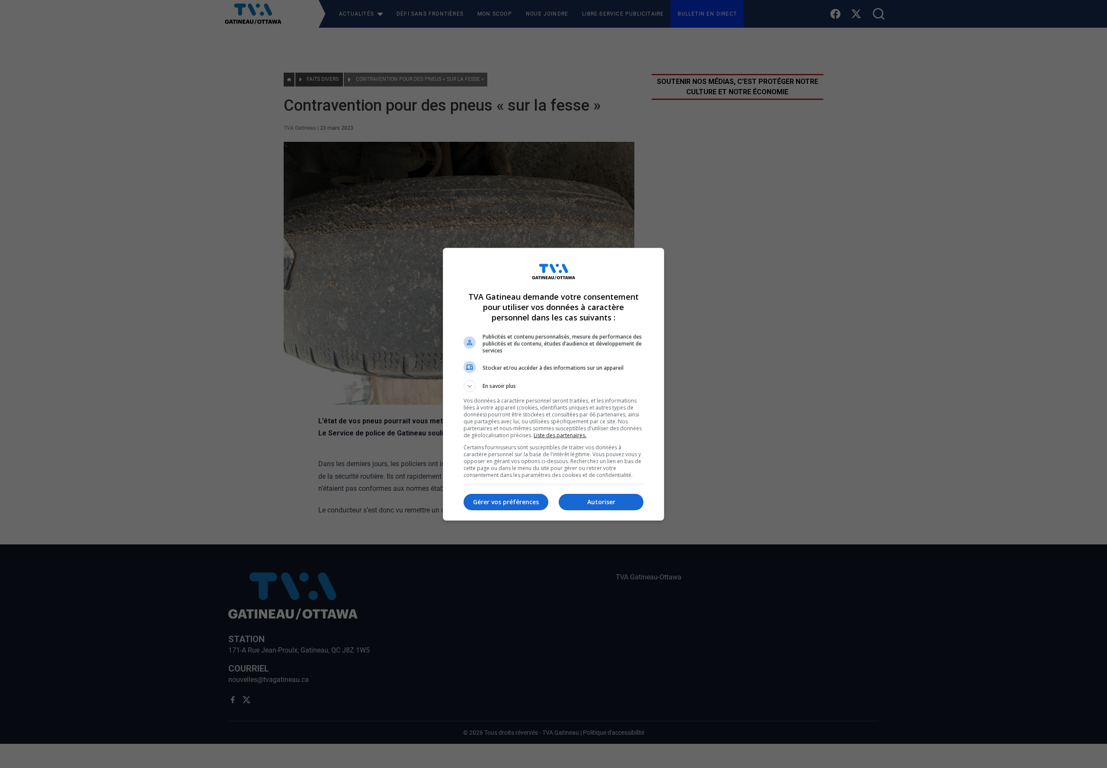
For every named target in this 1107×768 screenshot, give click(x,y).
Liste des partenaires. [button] (560, 435)
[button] (553, 386)
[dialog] (553, 384)
